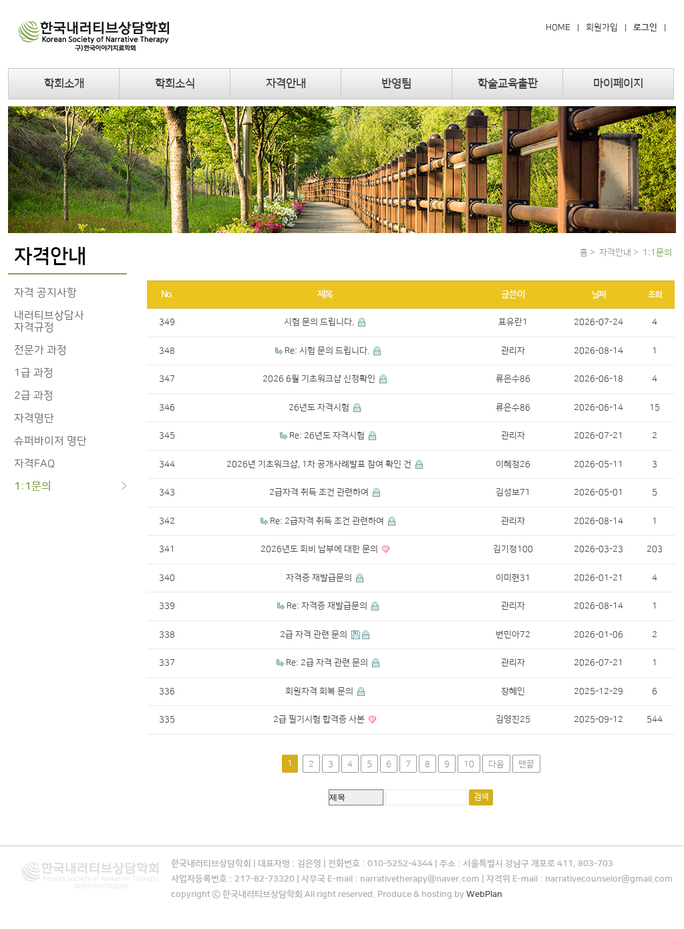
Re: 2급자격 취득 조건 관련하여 (328, 521)
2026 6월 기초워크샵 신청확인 (320, 378)
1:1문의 (32, 486)
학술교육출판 (508, 83)
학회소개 (64, 83)
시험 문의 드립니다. (320, 322)
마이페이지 (618, 83)
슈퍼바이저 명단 (50, 441)
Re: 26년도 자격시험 (328, 435)
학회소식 (175, 83)
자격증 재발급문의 (320, 577)
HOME (558, 27)
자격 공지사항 (45, 293)
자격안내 (286, 83)
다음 (496, 764)
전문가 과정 (40, 350)
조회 (655, 294)
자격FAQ (34, 463)
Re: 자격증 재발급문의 (328, 605)
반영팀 (396, 83)
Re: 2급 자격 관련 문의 (328, 662)
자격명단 (34, 418)
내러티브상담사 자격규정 (49, 321)
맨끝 (526, 764)
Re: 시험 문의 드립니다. (328, 350)
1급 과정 (33, 373)
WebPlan (484, 894)
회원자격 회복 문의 (320, 691)
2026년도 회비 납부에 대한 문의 (320, 549)
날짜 (599, 294)
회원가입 (602, 27)
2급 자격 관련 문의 (314, 634)
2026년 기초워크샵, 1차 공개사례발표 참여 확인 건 (319, 464)
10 (469, 764)
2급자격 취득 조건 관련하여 (320, 492)
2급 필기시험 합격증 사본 (320, 719)
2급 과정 (33, 395)
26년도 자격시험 (320, 407)
